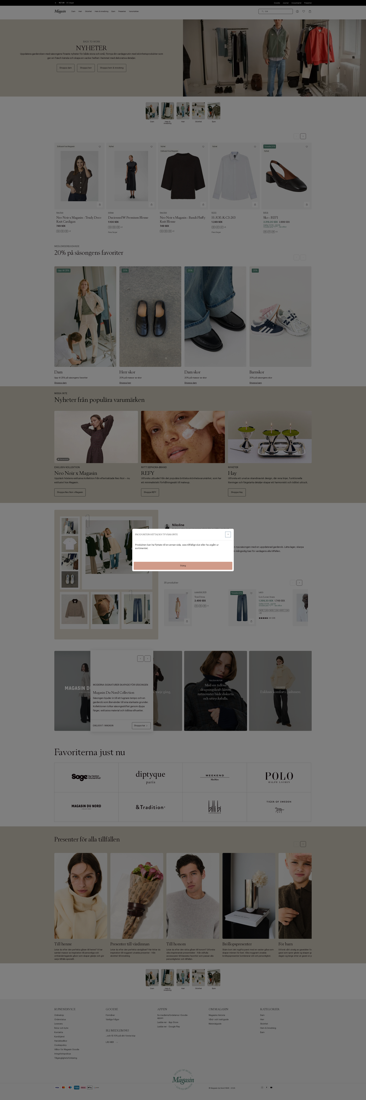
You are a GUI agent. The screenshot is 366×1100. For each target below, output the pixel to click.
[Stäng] (228, 534)
